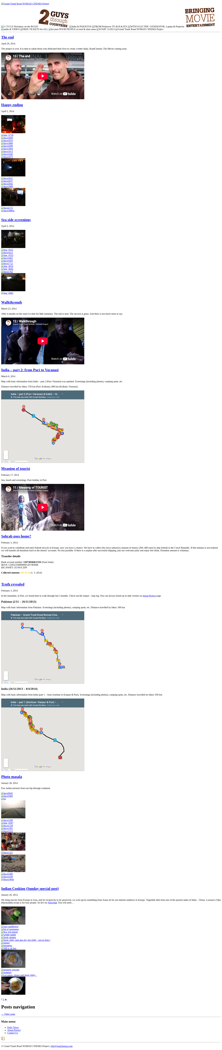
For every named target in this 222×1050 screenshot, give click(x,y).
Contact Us (12, 1033)
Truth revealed (12, 584)
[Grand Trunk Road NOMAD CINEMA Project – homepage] (25, 3)
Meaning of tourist (15, 468)
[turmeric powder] (10, 969)
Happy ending (12, 105)
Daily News (13, 1027)
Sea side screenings (16, 220)
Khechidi (52, 902)
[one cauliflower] (9, 926)
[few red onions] (9, 932)
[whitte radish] (8, 934)
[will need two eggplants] (13, 924)
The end (7, 37)
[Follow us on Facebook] (3, 1039)
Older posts (8, 1014)
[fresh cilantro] (8, 937)
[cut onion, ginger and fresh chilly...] (19, 975)
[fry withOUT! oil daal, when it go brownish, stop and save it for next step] (13, 994)
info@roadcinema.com (61, 1046)
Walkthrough (11, 302)
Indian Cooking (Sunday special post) (30, 889)
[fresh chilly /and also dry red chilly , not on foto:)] (25, 940)
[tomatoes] (6, 945)
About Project (149, 595)
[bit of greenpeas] (10, 929)
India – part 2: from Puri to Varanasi (30, 370)
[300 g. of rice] (8, 948)
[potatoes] (6, 972)
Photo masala (11, 777)
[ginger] (5, 943)
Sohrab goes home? (16, 536)
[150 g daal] (13, 967)
